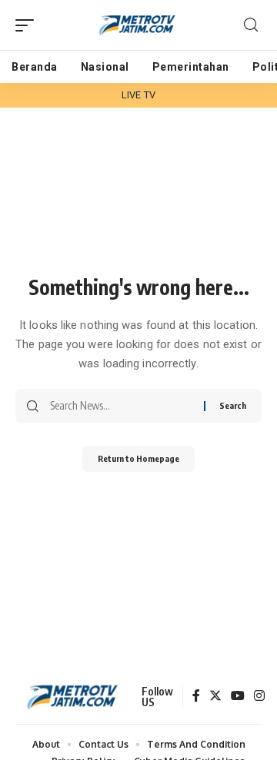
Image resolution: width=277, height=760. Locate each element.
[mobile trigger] (28, 25)
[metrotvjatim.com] (138, 25)
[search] (251, 25)
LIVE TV (138, 95)
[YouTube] (238, 696)
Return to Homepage (138, 458)
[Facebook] (196, 696)
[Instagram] (259, 696)
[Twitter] (215, 696)
